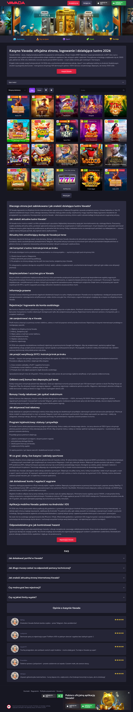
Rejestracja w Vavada (66, 540)
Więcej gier (66, 195)
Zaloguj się (86, 3)
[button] (2, 21)
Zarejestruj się (73, 3)
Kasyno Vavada (67, 71)
